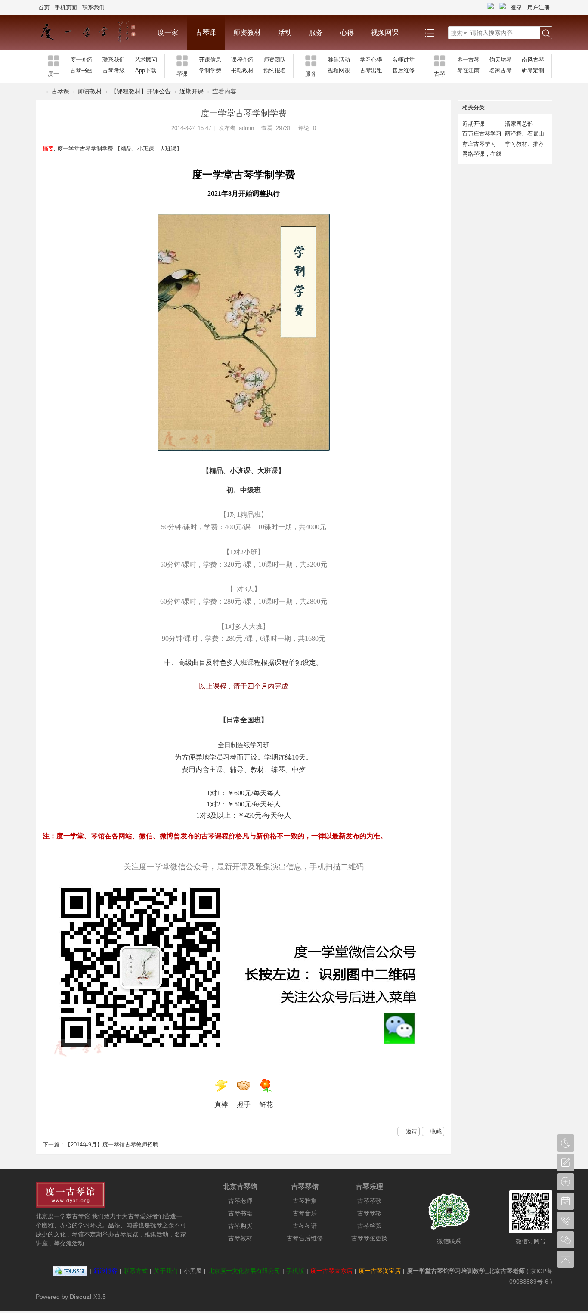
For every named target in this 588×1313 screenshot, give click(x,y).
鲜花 (266, 1104)
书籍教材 (242, 70)
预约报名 (274, 70)
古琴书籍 (240, 1213)
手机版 (295, 1270)
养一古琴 (468, 59)
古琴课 (205, 32)
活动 (285, 32)
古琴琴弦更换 (369, 1238)
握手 (244, 1104)
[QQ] (70, 1270)
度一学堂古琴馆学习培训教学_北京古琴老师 (466, 1270)
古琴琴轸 (369, 1213)
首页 (44, 7)
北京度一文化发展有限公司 (244, 1270)
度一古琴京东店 (331, 1270)
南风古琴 (533, 59)
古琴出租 (371, 70)
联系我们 (93, 7)
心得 (347, 32)
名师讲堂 (403, 59)
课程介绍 (242, 59)
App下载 (145, 70)
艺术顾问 (146, 59)
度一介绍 (81, 59)
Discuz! (81, 1296)
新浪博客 (105, 1270)
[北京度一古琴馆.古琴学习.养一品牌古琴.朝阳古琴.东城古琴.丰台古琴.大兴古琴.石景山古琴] (92, 32)
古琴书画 (81, 70)
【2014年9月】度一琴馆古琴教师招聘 (111, 1144)
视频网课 (385, 32)
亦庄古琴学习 (479, 144)
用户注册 (538, 7)
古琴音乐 (305, 1213)
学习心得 (371, 59)
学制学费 (210, 70)
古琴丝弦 (369, 1225)
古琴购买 (240, 1225)
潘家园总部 (519, 123)
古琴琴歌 (369, 1200)
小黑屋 (193, 1270)
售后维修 (403, 70)
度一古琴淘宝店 (380, 1270)
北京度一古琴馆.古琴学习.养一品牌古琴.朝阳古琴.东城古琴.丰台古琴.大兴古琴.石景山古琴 (39, 91)
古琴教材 (240, 1238)
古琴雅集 (305, 1200)
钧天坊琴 (500, 59)
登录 (516, 7)
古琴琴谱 (305, 1225)
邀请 (411, 1131)
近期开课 (191, 91)
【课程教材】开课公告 (141, 91)
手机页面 (66, 7)
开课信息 (210, 59)
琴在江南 (468, 70)
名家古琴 (500, 70)
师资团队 (274, 59)
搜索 (457, 33)
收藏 (436, 1131)
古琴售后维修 (305, 1238)
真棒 (221, 1104)
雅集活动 (339, 59)
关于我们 (166, 1270)
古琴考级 (113, 70)
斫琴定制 (533, 70)
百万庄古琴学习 (481, 133)
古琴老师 (240, 1200)
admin (246, 128)
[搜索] (546, 33)
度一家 (168, 32)
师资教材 (247, 32)
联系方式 (136, 1270)
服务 (316, 32)
